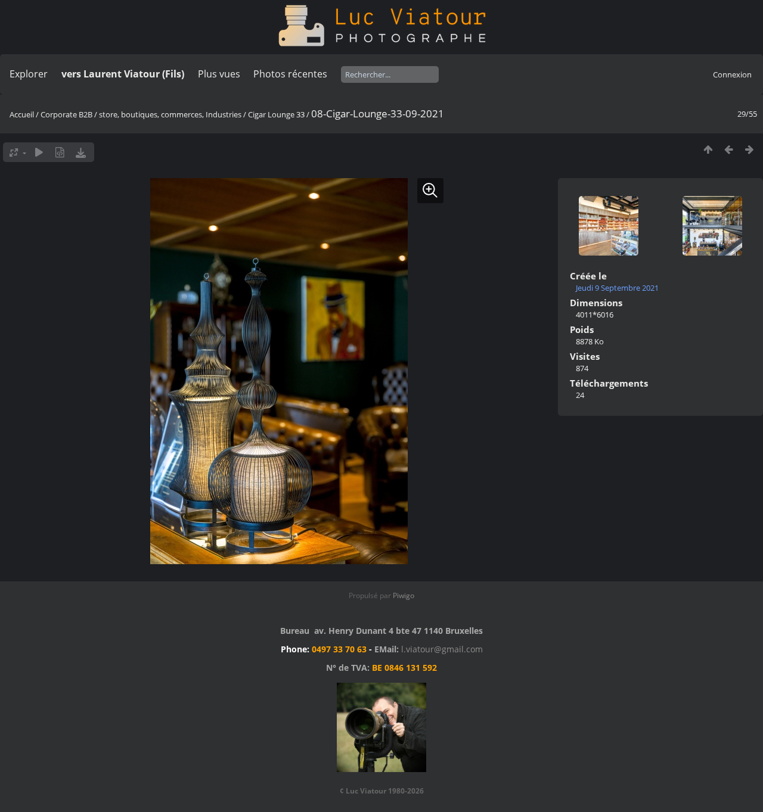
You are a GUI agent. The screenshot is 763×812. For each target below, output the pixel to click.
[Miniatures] (707, 149)
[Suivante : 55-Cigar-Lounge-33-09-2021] (749, 149)
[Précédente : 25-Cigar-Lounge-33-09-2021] (728, 149)
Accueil (22, 114)
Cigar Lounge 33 (276, 114)
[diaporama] (39, 152)
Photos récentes (290, 73)
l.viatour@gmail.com (442, 649)
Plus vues (219, 73)
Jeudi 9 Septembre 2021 (617, 287)
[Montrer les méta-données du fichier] (59, 152)
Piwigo (403, 595)
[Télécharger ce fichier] (80, 152)
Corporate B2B (66, 114)
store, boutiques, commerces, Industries (170, 114)
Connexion (732, 74)
